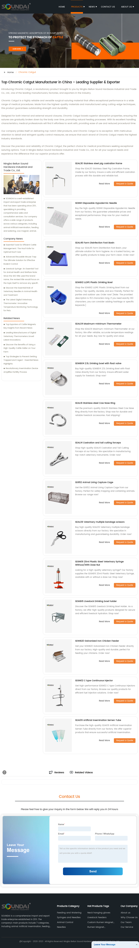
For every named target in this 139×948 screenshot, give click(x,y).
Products (77, 7)
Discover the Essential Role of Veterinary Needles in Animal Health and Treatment (20, 291)
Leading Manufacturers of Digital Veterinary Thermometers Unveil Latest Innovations (20, 336)
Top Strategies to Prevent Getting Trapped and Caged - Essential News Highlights (21, 360)
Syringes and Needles (68, 917)
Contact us (108, 7)
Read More (104, 183)
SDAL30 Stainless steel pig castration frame (98, 163)
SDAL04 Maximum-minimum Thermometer (98, 324)
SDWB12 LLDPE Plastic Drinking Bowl (94, 282)
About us (126, 7)
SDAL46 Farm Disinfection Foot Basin (94, 243)
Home (62, 7)
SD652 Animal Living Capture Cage (94, 482)
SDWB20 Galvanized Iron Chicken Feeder (97, 641)
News (92, 7)
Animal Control (65, 922)
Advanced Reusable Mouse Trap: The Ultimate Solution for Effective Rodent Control (20, 260)
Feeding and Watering (69, 912)
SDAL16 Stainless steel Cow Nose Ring (95, 403)
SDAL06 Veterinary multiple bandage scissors (99, 522)
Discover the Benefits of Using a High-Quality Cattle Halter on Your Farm (19, 348)
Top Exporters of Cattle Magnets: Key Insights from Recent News (20, 326)
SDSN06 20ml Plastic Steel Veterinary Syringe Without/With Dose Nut (99, 563)
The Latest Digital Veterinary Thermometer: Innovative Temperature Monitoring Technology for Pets (21, 305)
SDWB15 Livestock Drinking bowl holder (96, 601)
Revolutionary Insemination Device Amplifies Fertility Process (21, 370)
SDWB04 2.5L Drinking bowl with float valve (98, 363)
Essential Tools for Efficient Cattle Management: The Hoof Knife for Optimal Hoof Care (20, 248)
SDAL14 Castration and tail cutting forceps (98, 442)
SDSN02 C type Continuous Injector (94, 680)
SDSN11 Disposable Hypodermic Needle (96, 203)
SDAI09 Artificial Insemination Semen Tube (98, 720)
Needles (61, 927)
